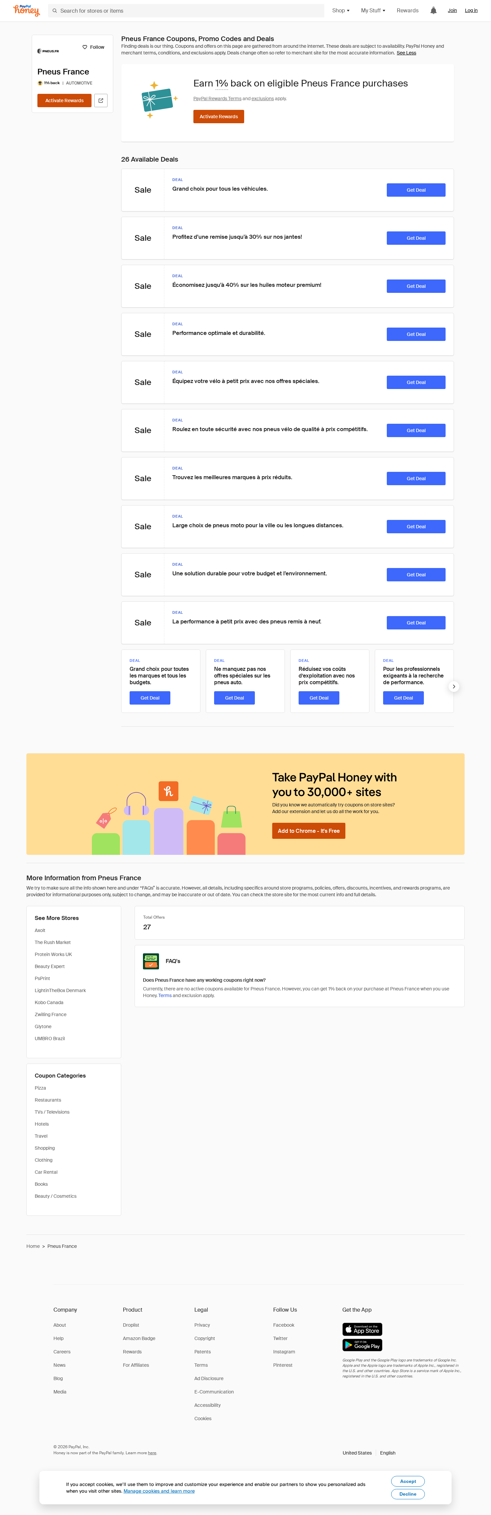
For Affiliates (136, 1365)
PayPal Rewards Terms (217, 99)
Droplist (131, 1325)
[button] (369, 1453)
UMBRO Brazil (50, 1038)
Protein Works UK (53, 954)
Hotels (42, 1124)
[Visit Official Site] (101, 100)
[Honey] (26, 11)
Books (41, 1184)
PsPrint (42, 978)
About (59, 1325)
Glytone (43, 1026)
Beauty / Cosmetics (55, 1196)
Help (58, 1338)
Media (59, 1392)
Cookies (202, 1418)
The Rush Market (53, 942)
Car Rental (46, 1172)
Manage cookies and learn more (159, 1491)
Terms (165, 995)
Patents (202, 1352)
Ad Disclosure (208, 1378)
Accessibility (207, 1405)
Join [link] (452, 10)
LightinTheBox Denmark (60, 990)
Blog (58, 1378)
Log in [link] (471, 10)
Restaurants (48, 1100)
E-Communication (214, 1392)
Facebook (283, 1325)
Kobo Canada (49, 1002)
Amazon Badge (139, 1338)
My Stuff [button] (371, 10)
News (59, 1365)
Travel (41, 1136)
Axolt (40, 930)
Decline (408, 1494)
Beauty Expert (50, 966)
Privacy (202, 1325)
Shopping (45, 1148)
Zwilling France (50, 1014)
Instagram (284, 1352)
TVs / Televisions (52, 1112)
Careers (61, 1352)
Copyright (204, 1338)
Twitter (280, 1338)
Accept (408, 1481)
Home (33, 1246)
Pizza (40, 1088)
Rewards (408, 10)
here (152, 1453)
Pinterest (283, 1365)
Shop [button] (338, 10)
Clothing (43, 1160)
